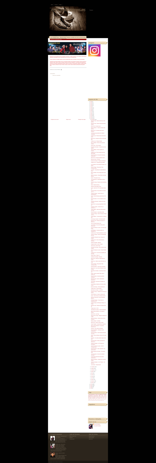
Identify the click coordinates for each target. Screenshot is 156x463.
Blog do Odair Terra (73, 436)
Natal (94, 400)
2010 (91, 385)
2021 (91, 106)
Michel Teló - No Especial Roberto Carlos (98, 157)
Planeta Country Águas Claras (96, 186)
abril (92, 377)
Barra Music (92, 399)
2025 (91, 101)
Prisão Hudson (104, 395)
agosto (92, 371)
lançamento (90, 395)
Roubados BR (72, 439)
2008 (91, 388)
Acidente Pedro (102, 394)
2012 (91, 118)
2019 (91, 109)
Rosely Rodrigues (100, 400)
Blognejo (71, 437)
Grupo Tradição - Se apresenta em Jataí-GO (98, 324)
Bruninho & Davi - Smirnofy (95, 159)
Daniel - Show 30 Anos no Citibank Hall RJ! (98, 295)
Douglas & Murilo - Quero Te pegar (97, 244)
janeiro (92, 382)
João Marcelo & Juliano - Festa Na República (98, 309)
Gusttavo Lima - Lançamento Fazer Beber (98, 162)
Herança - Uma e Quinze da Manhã (97, 328)
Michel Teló (91, 439)
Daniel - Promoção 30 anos (95, 177)
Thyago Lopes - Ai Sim (94, 308)
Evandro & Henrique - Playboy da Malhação (98, 160)
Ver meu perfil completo (97, 425)
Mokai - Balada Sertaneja (95, 184)
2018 (91, 110)
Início (52, 4)
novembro (93, 366)
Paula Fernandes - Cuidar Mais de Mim (97, 212)
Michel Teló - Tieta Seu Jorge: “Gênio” (97, 322)
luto (103, 400)
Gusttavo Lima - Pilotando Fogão (96, 141)
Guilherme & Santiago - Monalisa (96, 256)
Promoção (96, 400)
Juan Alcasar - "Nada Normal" (96, 364)
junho (92, 374)
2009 (91, 386)
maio (92, 376)
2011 (91, 384)
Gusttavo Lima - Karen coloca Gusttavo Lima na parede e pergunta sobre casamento (60, 445)
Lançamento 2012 (93, 394)
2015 (91, 114)
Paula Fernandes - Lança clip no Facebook (98, 266)
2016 (91, 113)
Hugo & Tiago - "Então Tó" (95, 255)
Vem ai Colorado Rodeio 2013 (96, 223)
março (92, 379)
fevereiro (92, 381)
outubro (92, 368)
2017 (91, 111)
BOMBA (89, 399)
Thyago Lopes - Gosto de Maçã (96, 288)
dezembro (93, 119)
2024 (91, 102)
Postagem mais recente (55, 119)
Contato (56, 4)
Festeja (92, 400)
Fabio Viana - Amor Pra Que (95, 245)
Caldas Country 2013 (98, 399)
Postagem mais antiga (81, 119)
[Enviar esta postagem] (61, 69)
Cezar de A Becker (97, 424)
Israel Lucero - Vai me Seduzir (96, 145)
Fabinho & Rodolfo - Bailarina (96, 242)
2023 (91, 104)
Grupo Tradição (91, 437)
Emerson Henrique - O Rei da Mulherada (98, 286)
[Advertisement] (59, 110)
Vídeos (60, 4)
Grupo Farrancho (92, 436)
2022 (91, 105)
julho (92, 373)
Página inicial (68, 119)
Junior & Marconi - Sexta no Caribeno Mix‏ (98, 294)
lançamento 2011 (97, 395)
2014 (91, 115)
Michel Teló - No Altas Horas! (96, 126)
